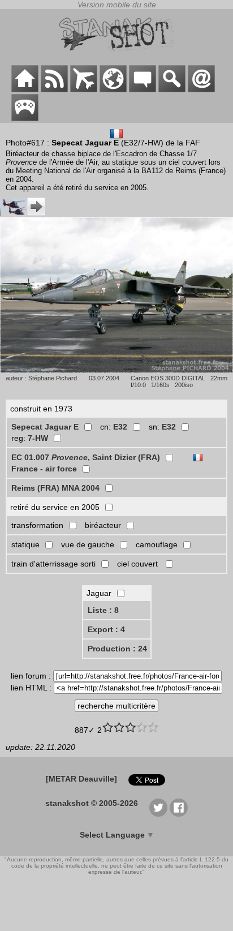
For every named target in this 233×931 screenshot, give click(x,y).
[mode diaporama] (116, 370)
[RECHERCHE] (171, 89)
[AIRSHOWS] (113, 89)
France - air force (44, 468)
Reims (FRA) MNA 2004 (55, 487)
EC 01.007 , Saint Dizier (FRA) (85, 457)
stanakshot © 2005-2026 (91, 803)
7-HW (38, 438)
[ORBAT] (83, 89)
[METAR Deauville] (81, 778)
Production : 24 (117, 648)
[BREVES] (54, 89)
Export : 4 (106, 629)
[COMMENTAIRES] (142, 89)
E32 (120, 426)
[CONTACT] (201, 89)
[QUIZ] (24, 118)
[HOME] (24, 89)
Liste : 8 (103, 610)
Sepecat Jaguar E (45, 426)
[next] (22, 212)
